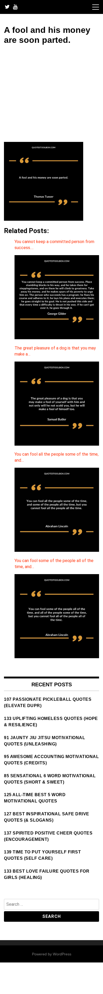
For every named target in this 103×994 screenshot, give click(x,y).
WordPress (62, 954)
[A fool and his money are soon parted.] (43, 219)
